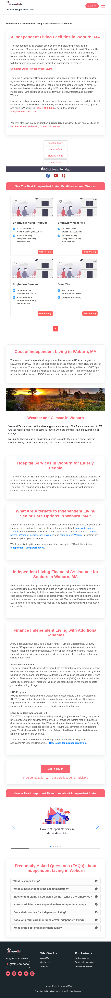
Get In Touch (55, 768)
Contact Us (45, 962)
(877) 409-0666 (19, 964)
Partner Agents (82, 958)
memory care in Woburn (42, 535)
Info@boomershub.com (17, 958)
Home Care (55, 162)
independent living (32, 23)
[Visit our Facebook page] (26, 973)
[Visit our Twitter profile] (20, 973)
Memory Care (55, 149)
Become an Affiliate (83, 966)
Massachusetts (53, 23)
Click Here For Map (57, 169)
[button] (97, 826)
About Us (44, 958)
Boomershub (12, 23)
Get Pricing (45, 252)
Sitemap (44, 966)
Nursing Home (55, 155)
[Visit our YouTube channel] (8, 973)
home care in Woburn (71, 535)
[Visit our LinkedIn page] (32, 973)
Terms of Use (66, 986)
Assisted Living (55, 143)
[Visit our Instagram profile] (14, 973)
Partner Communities (84, 962)
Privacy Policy (51, 986)
